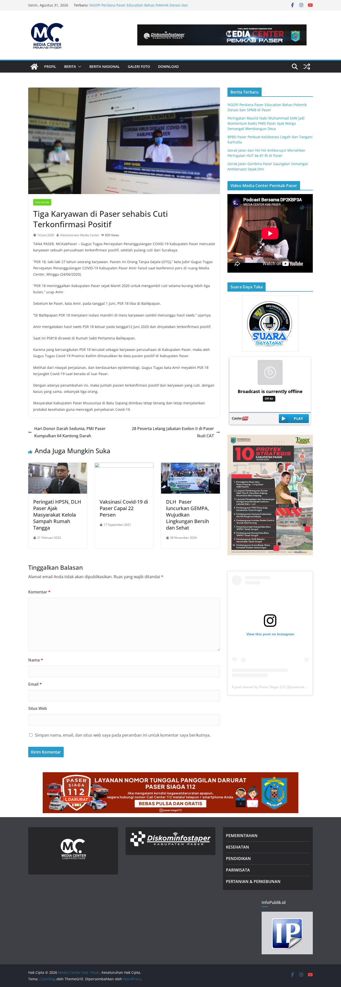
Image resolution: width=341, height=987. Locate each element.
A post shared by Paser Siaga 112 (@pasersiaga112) (273, 687)
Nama (35, 660)
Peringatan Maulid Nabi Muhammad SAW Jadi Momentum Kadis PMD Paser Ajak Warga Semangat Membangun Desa (266, 123)
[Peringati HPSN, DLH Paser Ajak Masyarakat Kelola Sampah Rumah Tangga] (57, 466)
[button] (78, 66)
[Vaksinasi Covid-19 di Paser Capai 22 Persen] (124, 466)
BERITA (70, 66)
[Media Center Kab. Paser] (34, 67)
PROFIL (50, 66)
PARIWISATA (238, 870)
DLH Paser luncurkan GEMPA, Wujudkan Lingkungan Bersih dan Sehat (187, 514)
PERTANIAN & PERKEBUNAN (253, 881)
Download (168, 66)
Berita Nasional (104, 66)
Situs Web (37, 708)
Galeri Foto (139, 66)
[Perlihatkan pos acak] (307, 67)
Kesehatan (42, 202)
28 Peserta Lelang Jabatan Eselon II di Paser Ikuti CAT (173, 432)
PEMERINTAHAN (242, 835)
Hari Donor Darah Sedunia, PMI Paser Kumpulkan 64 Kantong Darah (70, 432)
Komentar (39, 592)
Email (35, 684)
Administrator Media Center (79, 235)
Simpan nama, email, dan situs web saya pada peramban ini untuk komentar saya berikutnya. (122, 735)
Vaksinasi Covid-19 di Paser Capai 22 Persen (124, 508)
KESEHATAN (237, 847)
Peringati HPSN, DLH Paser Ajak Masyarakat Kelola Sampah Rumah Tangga (57, 514)
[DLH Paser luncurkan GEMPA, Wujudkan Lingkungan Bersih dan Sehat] (190, 466)
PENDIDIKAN (238, 858)
